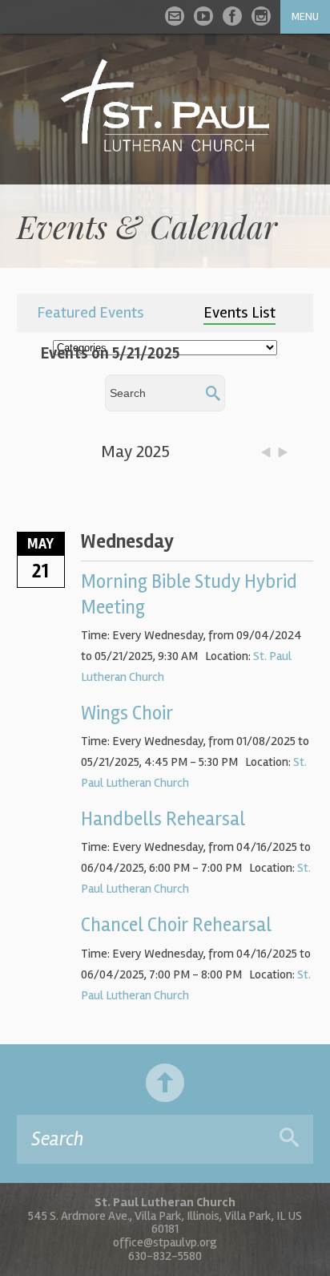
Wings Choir (127, 713)
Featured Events (90, 312)
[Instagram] (261, 16)
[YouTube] (203, 16)
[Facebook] (232, 16)
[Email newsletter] (174, 16)
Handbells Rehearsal (163, 819)
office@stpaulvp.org (165, 1242)
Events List (239, 312)
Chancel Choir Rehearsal (176, 925)
